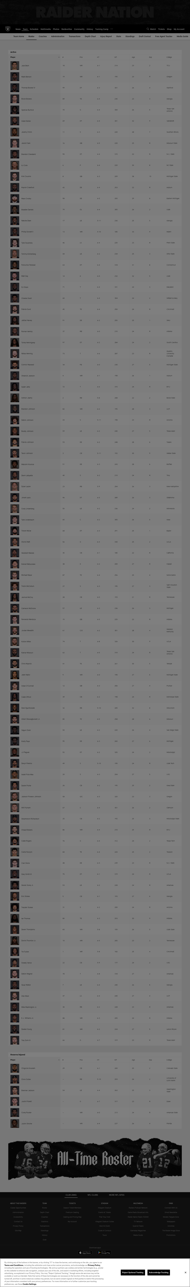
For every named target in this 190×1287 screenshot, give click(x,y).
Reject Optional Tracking (132, 1272)
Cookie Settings (29, 1284)
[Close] (185, 1273)
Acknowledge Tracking (159, 1272)
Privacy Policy (94, 1265)
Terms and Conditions (13, 1265)
